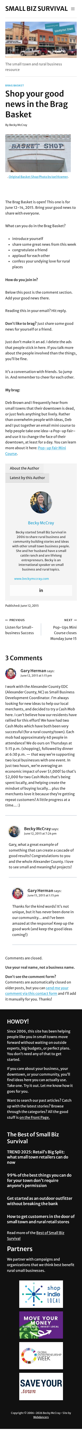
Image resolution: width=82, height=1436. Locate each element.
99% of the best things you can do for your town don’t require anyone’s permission (39, 1180)
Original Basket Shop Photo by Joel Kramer (38, 177)
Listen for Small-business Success (19, 626)
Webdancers (41, 1417)
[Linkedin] (41, 590)
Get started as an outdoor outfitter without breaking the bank (39, 1201)
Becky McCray (18, 125)
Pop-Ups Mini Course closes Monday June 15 (63, 629)
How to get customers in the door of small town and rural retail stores (41, 1219)
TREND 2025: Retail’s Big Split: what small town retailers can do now (37, 1157)
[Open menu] (73, 8)
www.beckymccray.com (31, 579)
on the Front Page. (34, 1117)
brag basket (14, 85)
